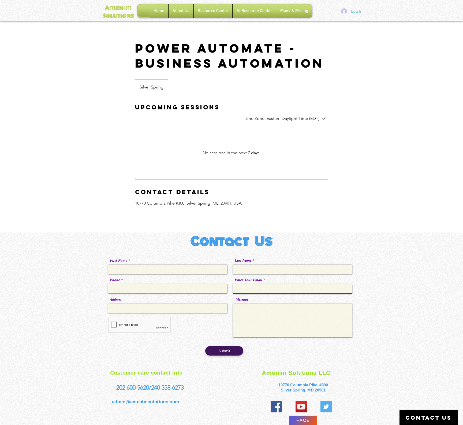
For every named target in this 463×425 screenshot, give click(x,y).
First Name (118, 260)
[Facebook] (276, 406)
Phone (115, 280)
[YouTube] (301, 406)
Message (242, 299)
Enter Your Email (248, 280)
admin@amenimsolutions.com (145, 401)
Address (116, 299)
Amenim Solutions (118, 12)
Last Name (243, 260)
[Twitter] (326, 406)
